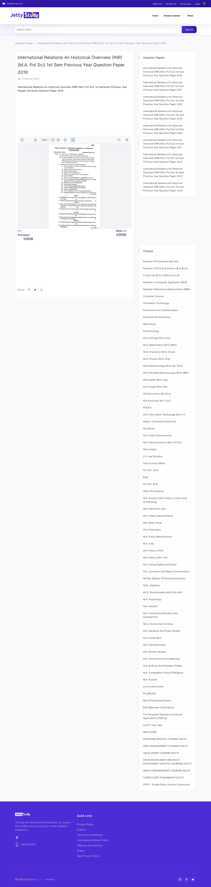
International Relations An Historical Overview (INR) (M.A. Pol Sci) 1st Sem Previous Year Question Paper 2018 (163, 100)
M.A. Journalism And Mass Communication (166, 571)
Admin (36, 78)
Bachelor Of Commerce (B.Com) (160, 261)
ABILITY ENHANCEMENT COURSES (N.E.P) (166, 770)
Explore (81, 829)
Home (155, 15)
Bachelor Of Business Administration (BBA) (166, 289)
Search (189, 29)
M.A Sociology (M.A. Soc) (157, 400)
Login (197, 4)
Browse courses (172, 15)
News (190, 15)
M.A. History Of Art (153, 550)
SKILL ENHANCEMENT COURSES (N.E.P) (165, 746)
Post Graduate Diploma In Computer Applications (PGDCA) (163, 716)
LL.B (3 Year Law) (152, 725)
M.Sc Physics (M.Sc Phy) (156, 358)
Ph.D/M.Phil (149, 693)
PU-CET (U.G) (150, 470)
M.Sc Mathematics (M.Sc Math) (160, 344)
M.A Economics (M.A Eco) (157, 393)
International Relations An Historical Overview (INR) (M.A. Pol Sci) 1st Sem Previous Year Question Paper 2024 (163, 187)
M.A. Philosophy (152, 529)
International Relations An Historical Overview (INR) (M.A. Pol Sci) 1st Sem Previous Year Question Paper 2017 (163, 86)
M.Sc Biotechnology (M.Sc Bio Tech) (163, 365)
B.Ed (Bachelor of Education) (158, 707)
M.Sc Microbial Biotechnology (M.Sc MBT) (166, 372)
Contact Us (171, 4)
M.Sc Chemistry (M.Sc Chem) (159, 351)
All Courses (185, 4)
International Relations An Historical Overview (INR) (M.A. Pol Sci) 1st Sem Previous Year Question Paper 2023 (163, 172)
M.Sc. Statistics (151, 585)
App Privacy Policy (88, 855)
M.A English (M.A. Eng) (155, 379)
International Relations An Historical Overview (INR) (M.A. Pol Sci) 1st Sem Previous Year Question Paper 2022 (163, 158)
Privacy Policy (85, 824)
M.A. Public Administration (157, 435)
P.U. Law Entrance (153, 456)
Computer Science (153, 296)
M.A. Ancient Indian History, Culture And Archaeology (165, 500)
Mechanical (149, 324)
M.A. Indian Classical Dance (158, 515)
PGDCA (147, 407)
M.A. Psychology (152, 599)
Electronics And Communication (160, 310)
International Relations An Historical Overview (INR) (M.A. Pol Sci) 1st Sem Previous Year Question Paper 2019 (101, 43)
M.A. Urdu (148, 543)
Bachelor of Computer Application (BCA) (165, 282)
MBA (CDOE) (150, 732)
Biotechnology (151, 331)
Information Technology (156, 303)
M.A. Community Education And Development (160, 615)
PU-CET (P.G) (150, 484)
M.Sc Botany (150, 449)
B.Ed (145, 477)
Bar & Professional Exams (157, 700)
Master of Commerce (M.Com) (159, 421)
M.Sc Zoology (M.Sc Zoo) (156, 338)
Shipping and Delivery (90, 845)
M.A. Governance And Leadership (161, 658)
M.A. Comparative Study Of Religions (163, 672)
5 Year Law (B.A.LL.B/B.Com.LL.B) (161, 275)
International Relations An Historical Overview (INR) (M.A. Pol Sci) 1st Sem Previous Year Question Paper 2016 (163, 72)
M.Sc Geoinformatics (154, 644)
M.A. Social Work (152, 637)
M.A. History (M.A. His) (155, 557)
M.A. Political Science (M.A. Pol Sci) (162, 442)
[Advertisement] (75, 114)
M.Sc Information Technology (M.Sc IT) (164, 414)
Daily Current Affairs (154, 463)
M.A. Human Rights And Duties (160, 564)
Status (80, 850)
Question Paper (24, 43)
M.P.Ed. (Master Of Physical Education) (164, 578)
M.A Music (148, 428)
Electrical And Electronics (157, 317)
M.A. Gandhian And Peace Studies (161, 630)
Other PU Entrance (153, 491)
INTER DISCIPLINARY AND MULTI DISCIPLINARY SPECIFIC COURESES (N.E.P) (167, 761)
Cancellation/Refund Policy (92, 840)
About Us (157, 4)
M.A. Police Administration (157, 536)
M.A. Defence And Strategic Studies (162, 665)
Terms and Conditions (90, 834)
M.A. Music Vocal (152, 522)
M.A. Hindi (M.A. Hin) (154, 508)
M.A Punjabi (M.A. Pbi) (155, 386)
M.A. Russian (150, 679)
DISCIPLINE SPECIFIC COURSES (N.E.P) (165, 739)
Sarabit (42, 879)
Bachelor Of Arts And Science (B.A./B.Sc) (165, 268)
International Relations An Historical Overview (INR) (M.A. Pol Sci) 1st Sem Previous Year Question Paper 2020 (163, 129)
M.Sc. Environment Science (158, 623)
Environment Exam (153, 686)
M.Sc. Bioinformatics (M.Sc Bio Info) (162, 592)
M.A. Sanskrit (150, 606)
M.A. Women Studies (154, 651)
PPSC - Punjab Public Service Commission (166, 784)
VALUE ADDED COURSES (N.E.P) (161, 752)
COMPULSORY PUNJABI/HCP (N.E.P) (163, 777)
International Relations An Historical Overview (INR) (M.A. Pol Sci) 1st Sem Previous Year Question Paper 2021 (163, 143)
